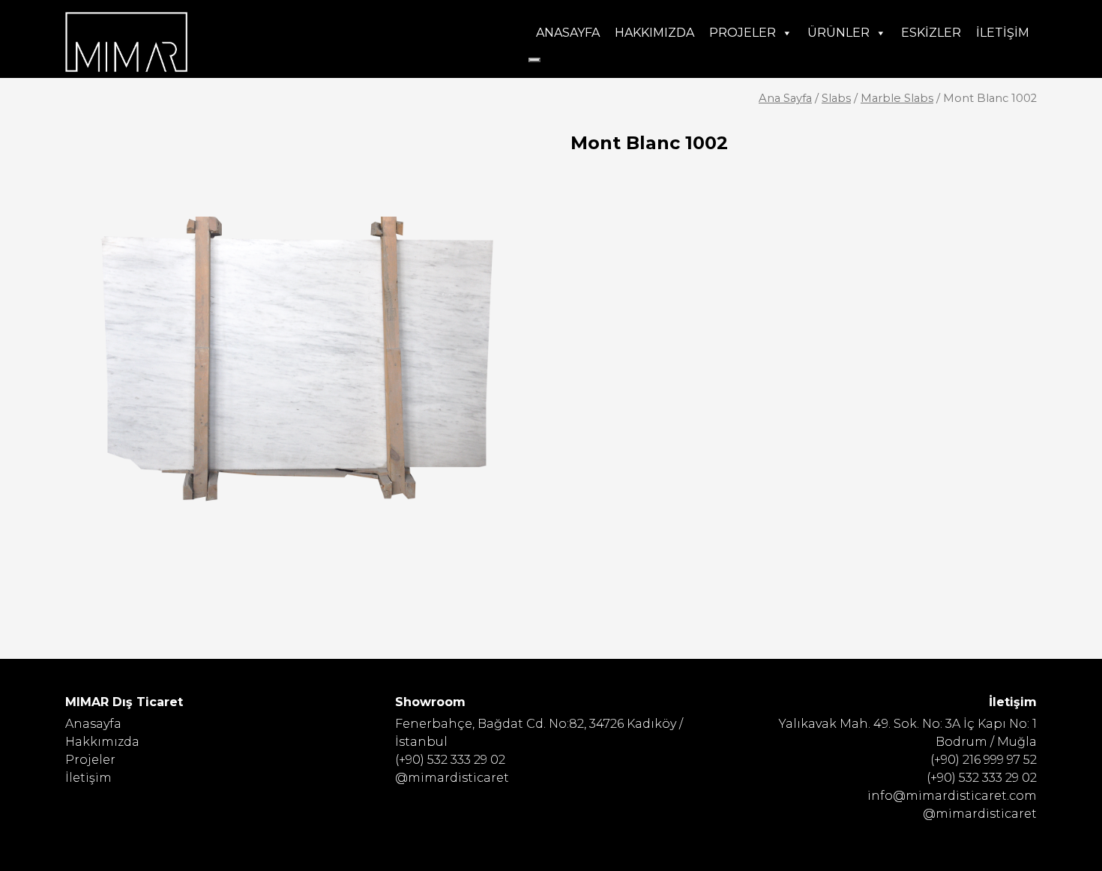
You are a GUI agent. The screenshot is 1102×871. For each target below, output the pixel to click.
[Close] (535, 60)
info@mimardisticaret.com (952, 796)
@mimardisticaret (452, 778)
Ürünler (838, 32)
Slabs (836, 98)
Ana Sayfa (785, 98)
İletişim (1002, 32)
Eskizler (931, 32)
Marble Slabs (897, 98)
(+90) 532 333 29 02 (450, 760)
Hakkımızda (654, 32)
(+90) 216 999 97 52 (983, 760)
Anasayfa (568, 32)
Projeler (742, 32)
